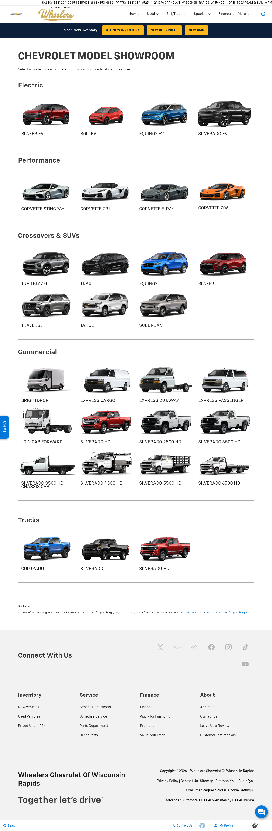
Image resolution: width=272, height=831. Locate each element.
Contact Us (208, 716)
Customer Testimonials (218, 735)
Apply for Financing (155, 716)
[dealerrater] (194, 647)
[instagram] (228, 647)
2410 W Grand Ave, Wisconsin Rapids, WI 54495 (189, 2)
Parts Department (94, 726)
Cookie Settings (240, 790)
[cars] (177, 647)
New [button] (132, 14)
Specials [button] (200, 14)
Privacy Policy (167, 781)
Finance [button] (224, 14)
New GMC (196, 30)
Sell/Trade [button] (174, 14)
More (242, 14)
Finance (146, 707)
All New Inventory (123, 30)
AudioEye (245, 781)
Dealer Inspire (243, 800)
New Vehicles (28, 707)
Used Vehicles (29, 716)
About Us (207, 707)
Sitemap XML (225, 781)
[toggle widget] (261, 811)
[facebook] (211, 647)
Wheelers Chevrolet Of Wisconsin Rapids (222, 771)
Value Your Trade (153, 735)
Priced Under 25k (31, 726)
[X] (160, 647)
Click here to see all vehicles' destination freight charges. (214, 613)
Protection (148, 726)
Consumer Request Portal (206, 790)
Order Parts (89, 735)
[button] (263, 14)
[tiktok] (245, 647)
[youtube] (245, 664)
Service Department (95, 707)
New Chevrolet (164, 30)
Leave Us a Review (214, 726)
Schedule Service (93, 716)
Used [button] (151, 14)
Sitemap (206, 781)
